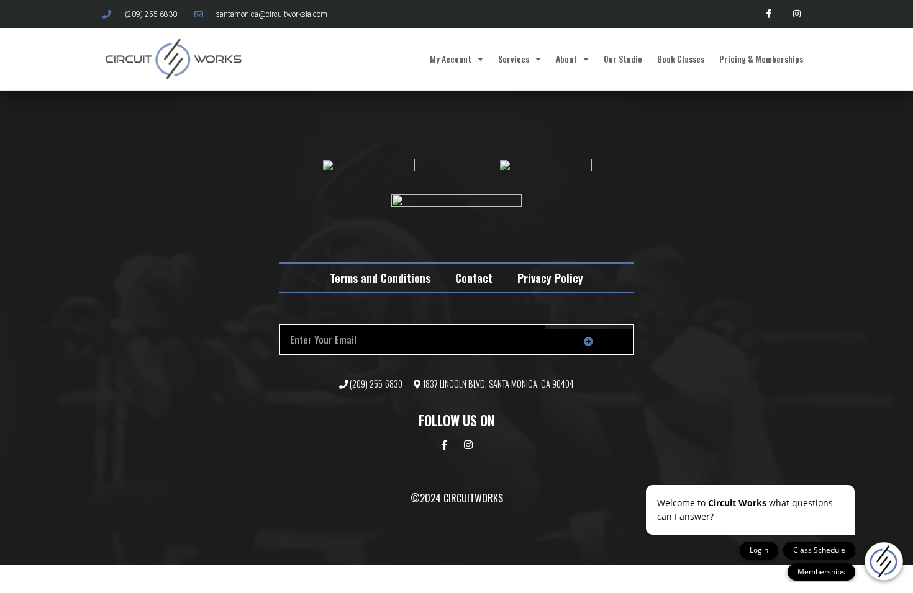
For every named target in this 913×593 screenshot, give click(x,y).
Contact (474, 278)
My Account (450, 58)
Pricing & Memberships (761, 58)
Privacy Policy (550, 278)
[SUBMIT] (589, 341)
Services (513, 58)
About (566, 58)
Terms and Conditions (380, 278)
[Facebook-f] (769, 14)
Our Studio (623, 58)
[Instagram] (797, 14)
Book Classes (680, 58)
